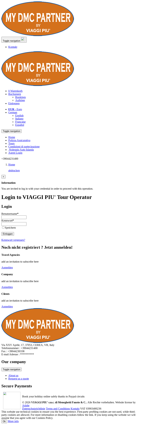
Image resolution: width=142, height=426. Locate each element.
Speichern (10, 227)
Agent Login (15, 152)
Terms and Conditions (58, 408)
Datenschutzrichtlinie (33, 408)
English (19, 115)
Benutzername (10, 213)
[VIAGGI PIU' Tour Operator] (37, 35)
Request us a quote (18, 378)
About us (13, 375)
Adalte (25, 405)
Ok (4, 421)
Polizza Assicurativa (19, 140)
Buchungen (14, 94)
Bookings (20, 97)
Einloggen (8, 234)
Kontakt (12, 46)
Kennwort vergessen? (13, 239)
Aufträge (20, 100)
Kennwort (7, 220)
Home (11, 137)
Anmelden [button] (7, 267)
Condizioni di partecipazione (24, 146)
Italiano (19, 118)
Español (19, 124)
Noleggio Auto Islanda (21, 149)
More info (13, 421)
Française (20, 121)
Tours (11, 143)
